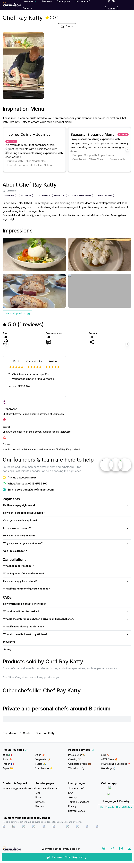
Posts (38, 797)
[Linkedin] (121, 848)
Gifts (37, 792)
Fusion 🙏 (40, 763)
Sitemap (72, 797)
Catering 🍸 (74, 759)
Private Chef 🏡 (76, 754)
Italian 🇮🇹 (7, 754)
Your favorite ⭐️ (44, 768)
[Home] (12, 4)
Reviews (40, 801)
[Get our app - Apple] (116, 788)
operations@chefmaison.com (18, 788)
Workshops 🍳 (76, 768)
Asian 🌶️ (40, 754)
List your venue (76, 810)
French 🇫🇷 (8, 763)
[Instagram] (104, 848)
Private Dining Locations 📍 (115, 763)
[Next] (127, 149)
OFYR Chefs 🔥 (109, 759)
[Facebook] (112, 848)
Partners (39, 806)
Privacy (72, 806)
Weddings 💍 (108, 768)
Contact (27, 8)
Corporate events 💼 (79, 763)
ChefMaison (10, 733)
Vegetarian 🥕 (43, 759)
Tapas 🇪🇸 (8, 768)
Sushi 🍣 (7, 759)
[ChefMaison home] (12, 849)
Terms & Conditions (78, 801)
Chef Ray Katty (45, 733)
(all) (26, 750)
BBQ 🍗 (105, 754)
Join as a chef (76, 788)
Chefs (26, 733)
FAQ (70, 792)
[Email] (129, 848)
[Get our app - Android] (116, 795)
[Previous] (7, 149)
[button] (67, 26)
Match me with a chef (46, 788)
